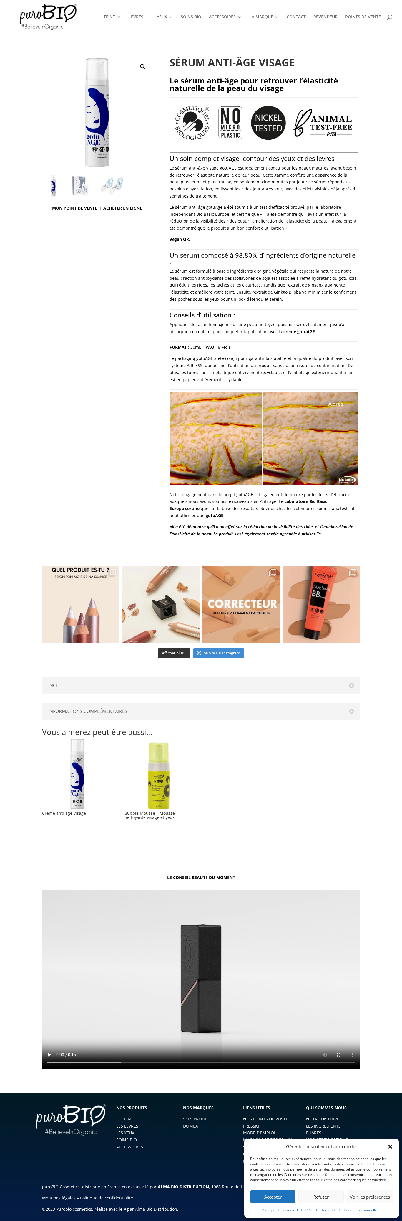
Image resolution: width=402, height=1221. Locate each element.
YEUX (162, 17)
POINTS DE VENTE (363, 17)
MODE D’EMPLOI (259, 1133)
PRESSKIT (252, 1126)
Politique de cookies (278, 1209)
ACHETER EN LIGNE (122, 208)
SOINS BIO (191, 17)
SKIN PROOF (195, 1119)
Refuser (321, 1197)
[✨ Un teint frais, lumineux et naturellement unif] (321, 604)
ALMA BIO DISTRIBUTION (183, 1186)
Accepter (273, 1197)
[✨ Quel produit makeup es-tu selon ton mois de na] (80, 604)
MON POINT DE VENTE (74, 208)
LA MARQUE (261, 17)
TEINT (109, 17)
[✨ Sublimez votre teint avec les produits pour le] (161, 604)
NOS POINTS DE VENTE (265, 1119)
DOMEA (190, 1126)
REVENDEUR (325, 17)
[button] (390, 1147)
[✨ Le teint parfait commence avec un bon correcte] (241, 604)
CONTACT (296, 17)
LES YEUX (125, 1133)
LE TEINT (124, 1119)
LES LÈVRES (127, 1126)
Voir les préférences (370, 1197)
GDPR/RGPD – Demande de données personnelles (338, 1209)
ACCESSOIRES (222, 17)
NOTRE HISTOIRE (322, 1119)
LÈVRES (136, 17)
